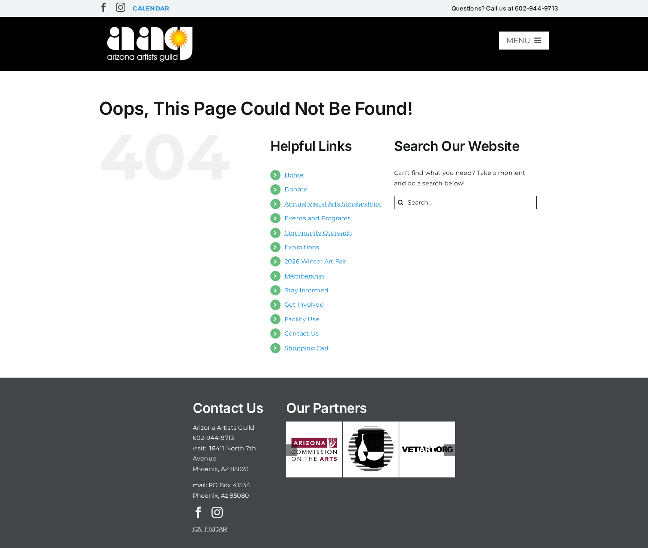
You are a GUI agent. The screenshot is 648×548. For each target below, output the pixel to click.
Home (294, 175)
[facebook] (103, 7)
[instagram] (120, 7)
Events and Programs (318, 218)
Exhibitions (302, 247)
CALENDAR (210, 529)
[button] (291, 450)
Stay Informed (306, 290)
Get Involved (304, 304)
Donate (296, 189)
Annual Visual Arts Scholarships (333, 204)
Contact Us (302, 333)
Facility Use (302, 319)
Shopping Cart (307, 348)
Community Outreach (318, 232)
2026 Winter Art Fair (315, 261)
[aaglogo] (148, 26)
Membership (304, 276)
